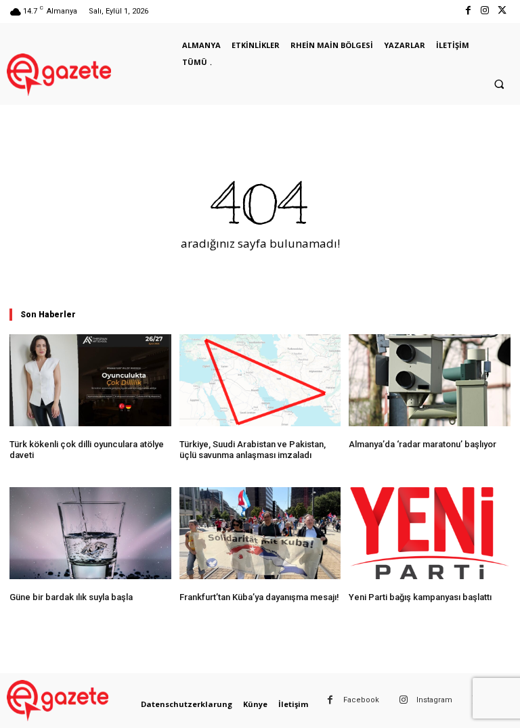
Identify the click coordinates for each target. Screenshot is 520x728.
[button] (499, 84)
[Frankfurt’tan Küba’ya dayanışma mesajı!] (260, 533)
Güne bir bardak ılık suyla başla (71, 597)
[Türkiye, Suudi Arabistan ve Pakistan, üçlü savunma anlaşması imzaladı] (260, 380)
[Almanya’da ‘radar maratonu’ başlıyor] (430, 380)
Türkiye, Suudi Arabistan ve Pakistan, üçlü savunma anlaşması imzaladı (252, 449)
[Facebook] (467, 11)
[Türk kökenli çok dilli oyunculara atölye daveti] (90, 380)
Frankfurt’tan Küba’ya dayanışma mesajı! (259, 597)
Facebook (361, 700)
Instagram (434, 700)
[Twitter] (502, 11)
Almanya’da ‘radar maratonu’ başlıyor (422, 444)
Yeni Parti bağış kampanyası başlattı (420, 597)
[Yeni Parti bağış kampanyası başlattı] (430, 533)
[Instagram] (485, 11)
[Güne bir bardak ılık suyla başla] (90, 533)
